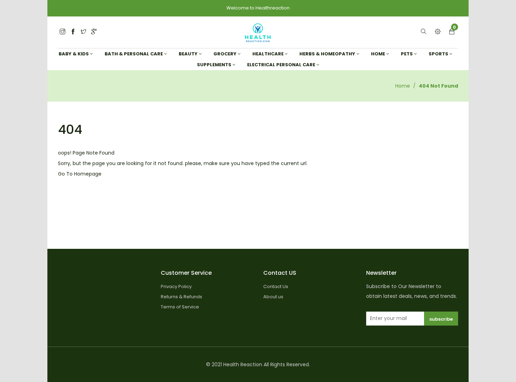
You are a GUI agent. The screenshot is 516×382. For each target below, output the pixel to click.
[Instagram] (83, 32)
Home (402, 85)
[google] (94, 32)
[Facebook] (73, 32)
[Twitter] (62, 32)
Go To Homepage (79, 173)
